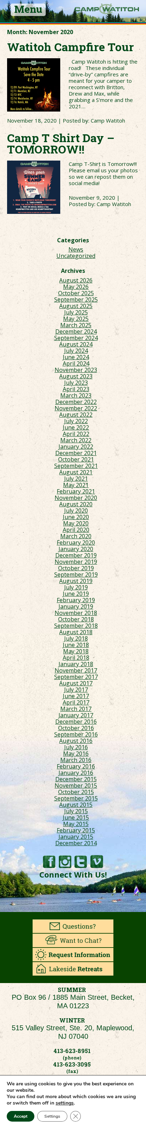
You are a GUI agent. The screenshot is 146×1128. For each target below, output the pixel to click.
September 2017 (76, 677)
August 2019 (75, 581)
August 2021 (75, 472)
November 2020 (76, 498)
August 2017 (75, 683)
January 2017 (75, 715)
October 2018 (76, 619)
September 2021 (76, 466)
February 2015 (76, 830)
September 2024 (76, 338)
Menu (28, 10)
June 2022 (76, 427)
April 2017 (76, 702)
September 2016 (76, 734)
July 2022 (76, 421)
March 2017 (75, 709)
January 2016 (75, 773)
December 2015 (76, 779)
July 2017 (76, 689)
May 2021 (76, 485)
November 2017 (76, 670)
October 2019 (76, 568)
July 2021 (76, 478)
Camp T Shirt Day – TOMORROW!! (60, 143)
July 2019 (76, 587)
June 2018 (76, 645)
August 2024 (75, 344)
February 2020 (76, 542)
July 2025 (76, 312)
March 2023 (75, 395)
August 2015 (75, 805)
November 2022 (76, 408)
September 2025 (76, 299)
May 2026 (76, 287)
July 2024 (76, 351)
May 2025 (76, 319)
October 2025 (76, 293)
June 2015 (76, 817)
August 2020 (75, 504)
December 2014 (76, 843)
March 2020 (75, 536)
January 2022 (75, 446)
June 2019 (76, 594)
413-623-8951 (72, 1050)
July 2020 (76, 510)
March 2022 (75, 440)
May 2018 (76, 651)
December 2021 (76, 453)
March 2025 (75, 325)
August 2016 (75, 741)
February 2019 (76, 600)
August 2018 (75, 632)
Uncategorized (75, 256)
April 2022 (76, 434)
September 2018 (76, 626)
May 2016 (76, 753)
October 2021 (76, 459)
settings (65, 1103)
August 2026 (75, 280)
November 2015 (76, 785)
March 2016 (75, 760)
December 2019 (76, 555)
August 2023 (75, 376)
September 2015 (76, 798)
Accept (20, 1116)
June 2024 (76, 357)
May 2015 (76, 824)
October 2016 (76, 728)
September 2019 (76, 574)
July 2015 (76, 811)
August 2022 (75, 415)
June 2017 (76, 696)
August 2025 (75, 306)
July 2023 (76, 383)
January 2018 (75, 664)
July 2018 (76, 638)
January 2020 (75, 549)
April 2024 (76, 363)
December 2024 (76, 331)
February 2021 (76, 491)
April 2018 (76, 658)
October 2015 (76, 792)
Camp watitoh (107, 9)
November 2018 (76, 613)
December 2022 (76, 402)
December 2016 (76, 721)
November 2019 (76, 562)
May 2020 (76, 523)
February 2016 (76, 766)
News (75, 249)
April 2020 (76, 530)
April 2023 (76, 389)
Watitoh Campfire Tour (70, 46)
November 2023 (76, 370)
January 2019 (75, 606)
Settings (52, 1116)
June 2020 (76, 517)
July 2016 (76, 747)
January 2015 (75, 837)
